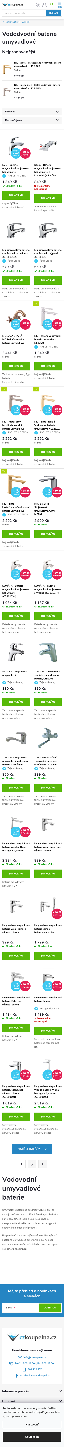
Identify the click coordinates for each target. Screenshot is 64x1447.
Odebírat (50, 1307)
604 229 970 (35, 1369)
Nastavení (32, 1425)
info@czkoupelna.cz (34, 1357)
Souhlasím (32, 1437)
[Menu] (59, 4)
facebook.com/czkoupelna (35, 1375)
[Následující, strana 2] (32, 1164)
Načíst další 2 (29, 1149)
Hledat (53, 13)
